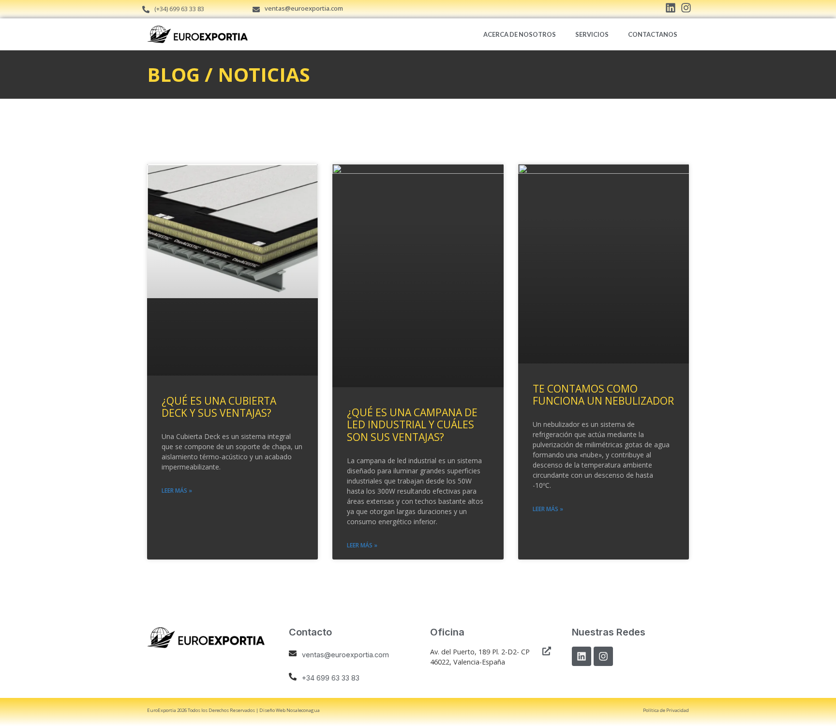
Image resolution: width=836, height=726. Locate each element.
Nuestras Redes (608, 632)
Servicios (592, 34)
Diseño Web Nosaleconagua (289, 710)
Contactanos (652, 34)
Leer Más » (177, 490)
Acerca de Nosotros (519, 34)
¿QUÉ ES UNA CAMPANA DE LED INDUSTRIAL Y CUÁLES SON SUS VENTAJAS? (412, 424)
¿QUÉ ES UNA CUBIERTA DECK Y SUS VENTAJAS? (219, 407)
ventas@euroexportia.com (304, 8)
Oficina (447, 632)
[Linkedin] (581, 656)
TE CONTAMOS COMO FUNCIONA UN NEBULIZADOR (603, 395)
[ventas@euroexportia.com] (256, 9)
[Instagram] (603, 656)
